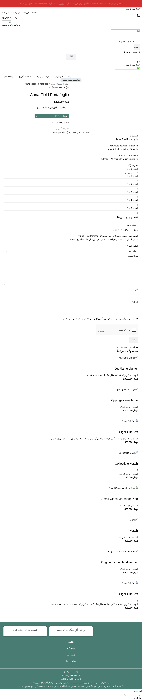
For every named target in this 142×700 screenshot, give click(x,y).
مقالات (71, 642)
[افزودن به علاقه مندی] (134, 556)
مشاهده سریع (127, 577)
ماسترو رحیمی (62, 682)
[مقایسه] (134, 577)
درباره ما (71, 655)
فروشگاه (71, 648)
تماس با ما (71, 661)
